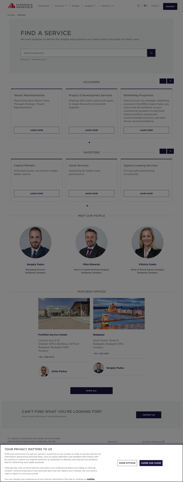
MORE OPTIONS (127, 463)
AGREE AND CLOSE (151, 463)
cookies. (91, 479)
